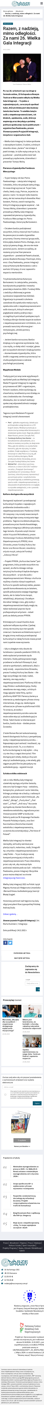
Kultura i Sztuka (15, 1245)
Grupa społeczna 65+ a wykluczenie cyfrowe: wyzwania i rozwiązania (23, 1186)
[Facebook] (5, 943)
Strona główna (8, 11)
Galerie (22, 1250)
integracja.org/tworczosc (14, 878)
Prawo (5, 1243)
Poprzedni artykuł (22, 953)
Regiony (23, 1243)
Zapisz (39, 989)
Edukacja (37, 1243)
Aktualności (19, 11)
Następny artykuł (22, 958)
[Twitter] (10, 943)
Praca (30, 1243)
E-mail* (28, 979)
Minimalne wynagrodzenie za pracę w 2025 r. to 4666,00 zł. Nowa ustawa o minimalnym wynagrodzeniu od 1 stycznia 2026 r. (25, 1171)
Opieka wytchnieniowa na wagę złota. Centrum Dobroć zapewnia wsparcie (31, 1054)
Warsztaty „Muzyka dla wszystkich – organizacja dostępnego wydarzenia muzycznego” (10, 1025)
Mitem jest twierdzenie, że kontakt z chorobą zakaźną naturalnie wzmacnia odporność (32, 1024)
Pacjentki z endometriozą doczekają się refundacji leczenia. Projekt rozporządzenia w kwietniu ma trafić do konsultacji (26, 1201)
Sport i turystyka (28, 1245)
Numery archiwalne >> (22, 1146)
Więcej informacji (37, 1355)
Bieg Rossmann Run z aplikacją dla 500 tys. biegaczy (26, 1214)
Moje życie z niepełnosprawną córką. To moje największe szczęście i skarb (26, 1225)
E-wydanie (22, 1140)
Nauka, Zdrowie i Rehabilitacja (30, 1248)
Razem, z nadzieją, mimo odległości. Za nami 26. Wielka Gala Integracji (21, 14)
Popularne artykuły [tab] (11, 1158)
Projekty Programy (10, 1248)
